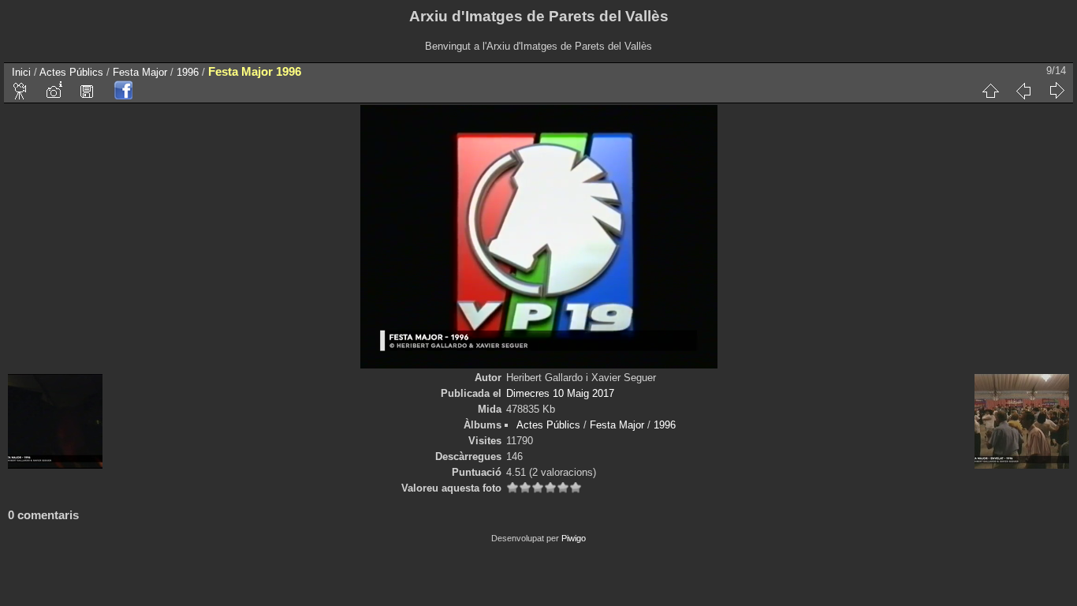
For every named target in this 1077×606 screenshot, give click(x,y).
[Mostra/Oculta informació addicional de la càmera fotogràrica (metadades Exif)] (53, 90)
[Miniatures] (990, 90)
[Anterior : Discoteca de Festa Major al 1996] (1023, 90)
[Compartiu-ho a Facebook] (123, 91)
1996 (188, 72)
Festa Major (140, 72)
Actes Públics (71, 72)
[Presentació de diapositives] (20, 90)
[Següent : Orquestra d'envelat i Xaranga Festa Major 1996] (1056, 90)
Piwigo (573, 538)
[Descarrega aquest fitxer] (86, 90)
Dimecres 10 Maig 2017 (560, 393)
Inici (21, 72)
